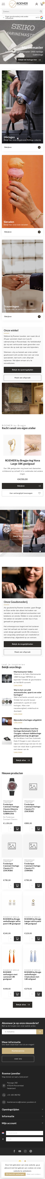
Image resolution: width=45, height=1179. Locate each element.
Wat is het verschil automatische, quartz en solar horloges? (28, 692)
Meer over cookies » (34, 1174)
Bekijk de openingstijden (22, 370)
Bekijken (21, 486)
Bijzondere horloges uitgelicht (28, 720)
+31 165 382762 (13, 1095)
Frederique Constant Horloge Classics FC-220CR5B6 (11, 867)
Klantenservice (18, 1051)
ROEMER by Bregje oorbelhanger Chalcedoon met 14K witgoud (32, 975)
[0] (41, 4)
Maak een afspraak (22, 378)
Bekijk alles (21, 760)
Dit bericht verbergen (15, 1174)
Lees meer (18, 685)
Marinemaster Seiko (23, 671)
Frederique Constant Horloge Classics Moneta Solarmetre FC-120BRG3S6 (11, 809)
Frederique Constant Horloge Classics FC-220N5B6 (32, 867)
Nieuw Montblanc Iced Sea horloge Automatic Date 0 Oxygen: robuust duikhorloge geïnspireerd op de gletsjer (27, 732)
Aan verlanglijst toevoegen (21, 493)
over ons (18, 1059)
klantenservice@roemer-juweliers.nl (21, 1102)
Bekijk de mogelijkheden (22, 644)
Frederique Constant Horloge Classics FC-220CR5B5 (32, 807)
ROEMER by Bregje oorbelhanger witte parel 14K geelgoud (11, 921)
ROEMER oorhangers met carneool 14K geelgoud (10, 975)
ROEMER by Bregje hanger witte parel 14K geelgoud (32, 921)
